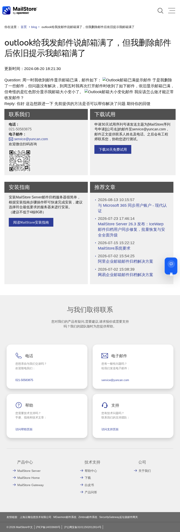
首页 (24, 27)
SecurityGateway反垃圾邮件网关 (118, 517)
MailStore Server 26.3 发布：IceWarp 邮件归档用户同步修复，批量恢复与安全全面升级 (131, 229)
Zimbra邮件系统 (87, 517)
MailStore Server (29, 470)
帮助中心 (91, 470)
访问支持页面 (110, 429)
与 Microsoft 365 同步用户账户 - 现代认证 (132, 208)
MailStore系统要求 (114, 248)
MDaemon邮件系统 (64, 517)
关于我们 (145, 470)
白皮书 (89, 485)
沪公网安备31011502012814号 (82, 527)
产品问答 (91, 492)
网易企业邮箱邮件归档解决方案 (125, 275)
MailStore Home (28, 478)
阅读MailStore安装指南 (31, 222)
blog (34, 27)
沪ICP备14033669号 (48, 527)
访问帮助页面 (23, 429)
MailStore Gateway (30, 485)
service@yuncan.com (31, 139)
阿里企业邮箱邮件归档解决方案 (125, 261)
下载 (88, 478)
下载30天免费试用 (113, 149)
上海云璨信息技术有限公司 (35, 517)
